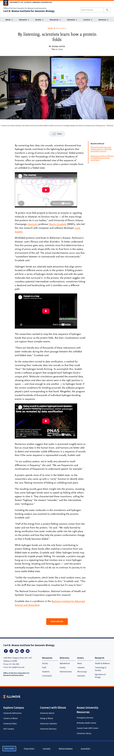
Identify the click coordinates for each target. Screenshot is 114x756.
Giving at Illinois (46, 718)
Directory (102, 20)
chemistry (32, 224)
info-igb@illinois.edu (16, 667)
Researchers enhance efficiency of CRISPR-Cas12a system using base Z (102, 158)
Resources (54, 20)
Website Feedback (66, 748)
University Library (84, 733)
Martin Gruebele (57, 224)
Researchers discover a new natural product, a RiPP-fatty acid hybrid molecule (101, 149)
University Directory (48, 728)
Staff (44, 667)
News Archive (57, 622)
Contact (86, 20)
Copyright (46, 748)
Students (46, 671)
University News (10, 723)
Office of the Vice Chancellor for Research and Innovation (25, 8)
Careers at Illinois (10, 718)
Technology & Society (100, 669)
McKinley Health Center (86, 723)
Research (23, 20)
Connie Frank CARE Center (87, 728)
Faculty (38, 20)
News (51, 28)
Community (47, 675)
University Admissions (12, 713)
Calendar (81, 667)
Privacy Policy (29, 748)
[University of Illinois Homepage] (11, 696)
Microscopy (82, 671)
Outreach (71, 20)
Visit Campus (8, 728)
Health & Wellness (102, 663)
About (8, 20)
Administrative (66, 671)
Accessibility (85, 748)
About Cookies (9, 749)
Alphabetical (65, 663)
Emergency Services (85, 717)
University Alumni (47, 713)
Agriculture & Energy (100, 676)
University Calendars (48, 723)
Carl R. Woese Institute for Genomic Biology (29, 11)
